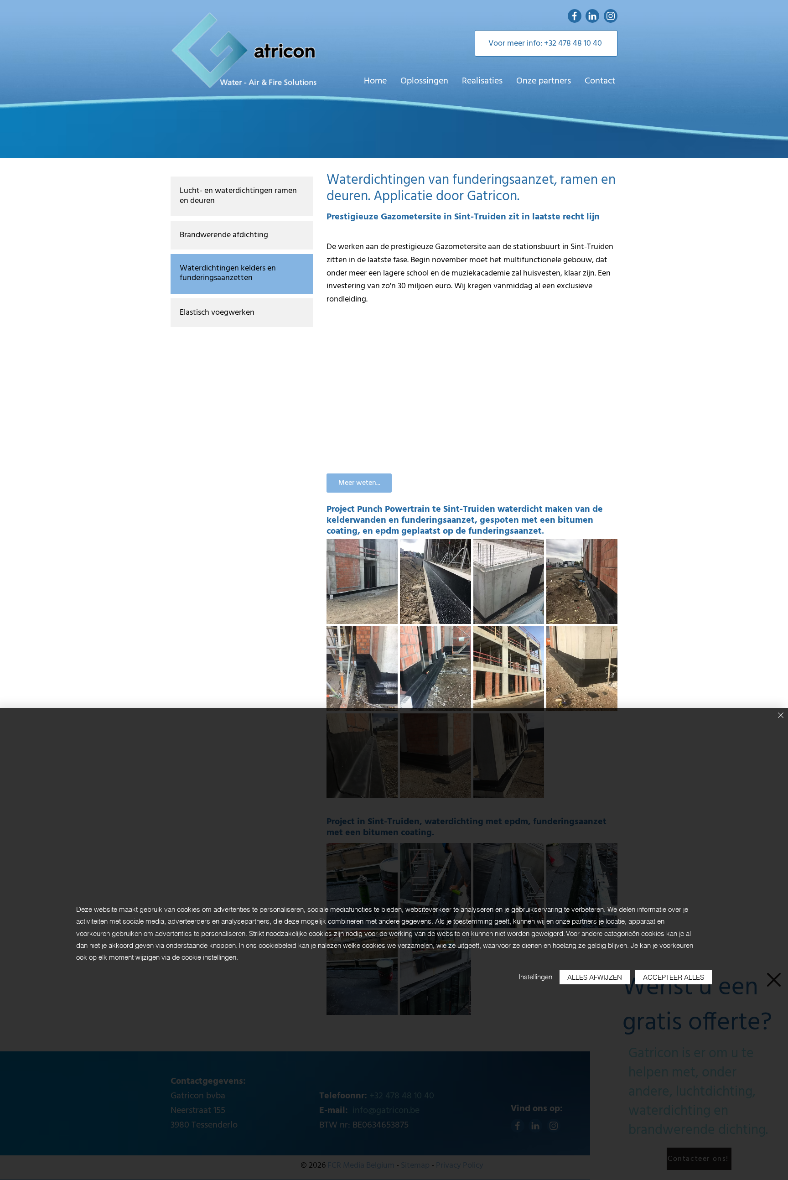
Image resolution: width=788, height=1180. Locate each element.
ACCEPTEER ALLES (673, 977)
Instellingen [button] (535, 976)
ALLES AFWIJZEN (594, 977)
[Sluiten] (780, 716)
